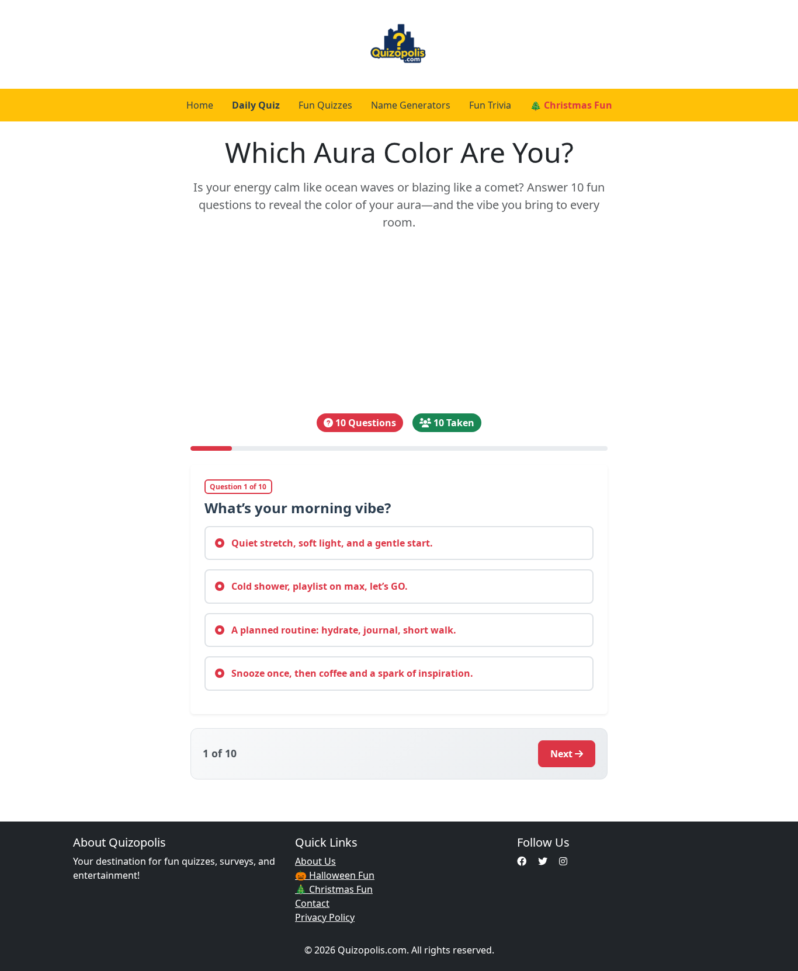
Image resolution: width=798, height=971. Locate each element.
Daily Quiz (256, 105)
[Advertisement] (399, 322)
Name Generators (410, 105)
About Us (315, 861)
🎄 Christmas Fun (571, 105)
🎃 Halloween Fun (334, 875)
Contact (312, 903)
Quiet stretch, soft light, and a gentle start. (331, 543)
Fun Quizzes (325, 105)
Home (199, 105)
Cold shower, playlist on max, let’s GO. (318, 586)
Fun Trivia (490, 105)
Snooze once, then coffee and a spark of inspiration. (351, 673)
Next (561, 753)
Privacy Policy (325, 917)
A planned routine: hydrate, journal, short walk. (342, 630)
